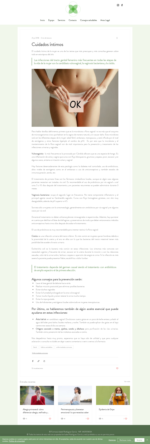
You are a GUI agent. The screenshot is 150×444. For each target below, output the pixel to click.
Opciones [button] (112, 440)
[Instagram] (118, 5)
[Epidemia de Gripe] (113, 395)
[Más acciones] (117, 38)
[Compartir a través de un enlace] (38, 361)
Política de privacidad (17, 441)
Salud (35, 347)
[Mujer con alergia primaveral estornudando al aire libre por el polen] (37, 395)
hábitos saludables (46, 347)
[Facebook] (122, 5)
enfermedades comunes (64, 347)
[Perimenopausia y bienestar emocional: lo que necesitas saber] (75, 395)
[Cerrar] (147, 440)
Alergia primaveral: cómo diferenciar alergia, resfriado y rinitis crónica (35, 411)
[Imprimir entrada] (44, 361)
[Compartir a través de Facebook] (33, 361)
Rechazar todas (125, 440)
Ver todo (127, 381)
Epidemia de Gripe (106, 409)
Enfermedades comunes (40, 353)
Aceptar (139, 440)
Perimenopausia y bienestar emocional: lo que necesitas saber (75, 411)
